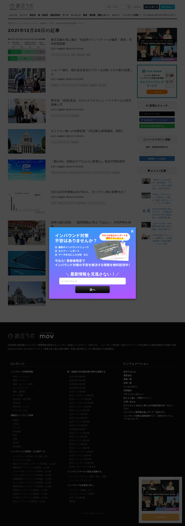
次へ (92, 289)
